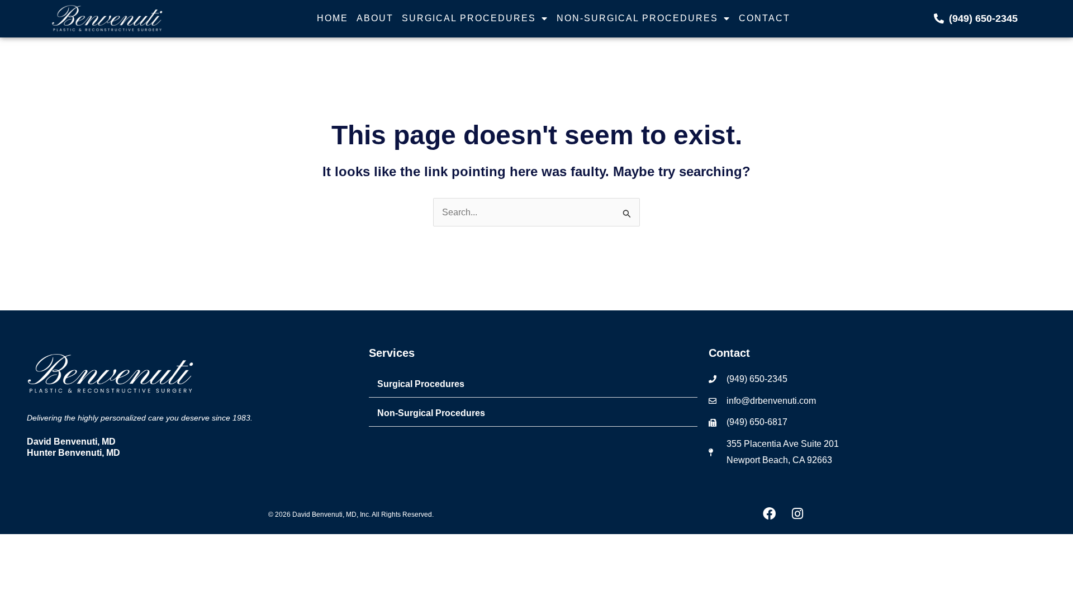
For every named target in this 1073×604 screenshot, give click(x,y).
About (375, 18)
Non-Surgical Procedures (637, 18)
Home (332, 18)
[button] (533, 384)
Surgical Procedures (469, 18)
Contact (764, 18)
